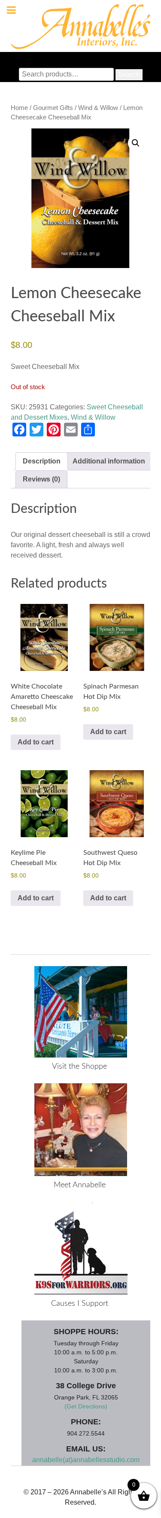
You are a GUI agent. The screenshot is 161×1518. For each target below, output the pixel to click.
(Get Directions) (85, 1406)
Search (129, 74)
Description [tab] (42, 461)
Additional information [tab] (109, 461)
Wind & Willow (98, 107)
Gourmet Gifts (53, 107)
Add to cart (36, 742)
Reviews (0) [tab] (41, 479)
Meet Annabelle (80, 1185)
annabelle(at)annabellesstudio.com (86, 1459)
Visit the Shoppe (79, 1066)
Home (19, 107)
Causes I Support (79, 1304)
